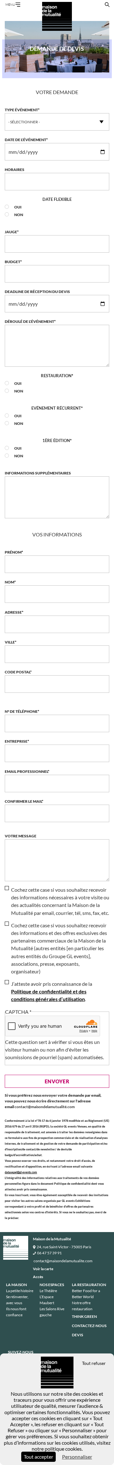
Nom (9, 582)
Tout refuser (94, 1363)
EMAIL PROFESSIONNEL (26, 771)
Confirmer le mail (23, 801)
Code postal (17, 672)
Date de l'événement (25, 139)
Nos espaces (52, 1284)
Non (18, 214)
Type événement (21, 109)
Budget (12, 261)
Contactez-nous (89, 1325)
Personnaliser (77, 1457)
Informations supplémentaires (38, 473)
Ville (10, 642)
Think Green (84, 1316)
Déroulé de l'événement (29, 321)
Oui (18, 207)
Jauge (11, 231)
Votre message (20, 836)
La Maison (16, 1284)
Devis (77, 1334)
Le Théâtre (48, 1290)
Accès (38, 1276)
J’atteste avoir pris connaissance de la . (51, 991)
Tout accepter (38, 1457)
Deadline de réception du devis (37, 291)
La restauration (89, 1284)
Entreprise (16, 741)
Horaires (14, 169)
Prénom (13, 552)
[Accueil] (57, 16)
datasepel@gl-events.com (21, 1172)
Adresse (13, 612)
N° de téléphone (21, 711)
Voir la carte (43, 1268)
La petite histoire (19, 1290)
